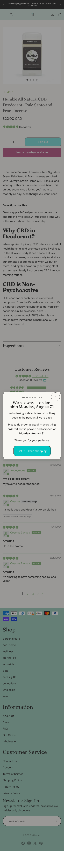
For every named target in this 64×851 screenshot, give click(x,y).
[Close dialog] (55, 397)
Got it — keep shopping (32, 451)
